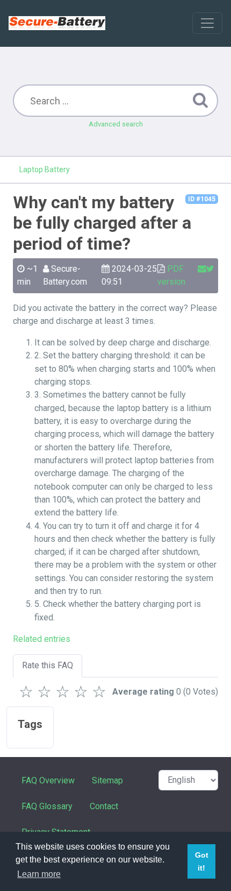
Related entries (41, 639)
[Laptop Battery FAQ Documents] (57, 23)
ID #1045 (201, 199)
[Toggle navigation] (207, 23)
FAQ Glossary (47, 806)
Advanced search (116, 124)
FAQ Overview (48, 780)
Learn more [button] (39, 874)
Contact (104, 806)
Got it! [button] (201, 861)
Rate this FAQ (47, 665)
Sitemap (107, 780)
